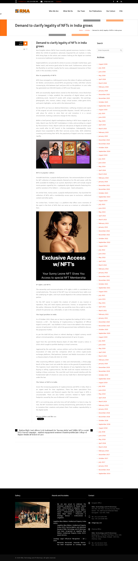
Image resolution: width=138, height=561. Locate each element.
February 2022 (104, 269)
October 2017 (103, 458)
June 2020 (102, 344)
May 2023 (102, 212)
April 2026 (102, 79)
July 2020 (102, 341)
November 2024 (104, 144)
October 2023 (103, 193)
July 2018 (102, 432)
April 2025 (102, 125)
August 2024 (103, 155)
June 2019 (102, 390)
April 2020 (102, 352)
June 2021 (102, 299)
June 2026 (102, 72)
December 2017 (104, 454)
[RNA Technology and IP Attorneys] (26, 11)
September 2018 (104, 424)
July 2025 (102, 113)
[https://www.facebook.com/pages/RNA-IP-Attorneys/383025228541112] (113, 1)
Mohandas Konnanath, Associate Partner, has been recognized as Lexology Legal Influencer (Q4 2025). (71, 530)
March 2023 (103, 219)
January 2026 (103, 91)
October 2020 (103, 329)
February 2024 (104, 178)
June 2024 (102, 163)
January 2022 (103, 272)
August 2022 (103, 246)
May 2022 (102, 257)
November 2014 (104, 470)
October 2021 (103, 284)
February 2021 (104, 314)
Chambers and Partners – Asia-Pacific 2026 (67, 536)
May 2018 (102, 439)
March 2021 (103, 310)
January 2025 (103, 136)
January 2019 (103, 409)
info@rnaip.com (48, 1)
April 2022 (102, 261)
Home (81, 30)
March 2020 (103, 356)
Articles (87, 30)
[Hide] (1, 14)
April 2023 (102, 216)
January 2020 (103, 363)
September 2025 (104, 106)
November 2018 (104, 417)
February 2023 (104, 223)
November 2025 (104, 98)
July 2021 (102, 295)
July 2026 (102, 68)
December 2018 (104, 413)
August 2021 (103, 291)
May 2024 (102, 166)
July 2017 (102, 462)
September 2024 (104, 151)
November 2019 (104, 371)
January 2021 (103, 318)
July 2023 (102, 204)
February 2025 (104, 132)
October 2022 (103, 238)
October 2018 (103, 420)
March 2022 (103, 265)
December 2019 (104, 367)
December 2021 (104, 276)
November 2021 (104, 280)
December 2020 (104, 322)
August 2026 (103, 64)
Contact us (22, 1)
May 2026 (102, 75)
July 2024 (102, 159)
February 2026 (104, 87)
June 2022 (102, 254)
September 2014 (104, 473)
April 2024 (102, 170)
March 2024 (103, 174)
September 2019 (104, 379)
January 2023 (103, 227)
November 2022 (104, 235)
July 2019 (102, 386)
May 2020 (102, 348)
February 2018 (104, 451)
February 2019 (104, 405)
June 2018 (102, 435)
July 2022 (102, 250)
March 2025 (103, 128)
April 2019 (102, 398)
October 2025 (103, 102)
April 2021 (102, 307)
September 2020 (104, 333)
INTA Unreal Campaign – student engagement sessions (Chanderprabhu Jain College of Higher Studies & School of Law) (52, 433)
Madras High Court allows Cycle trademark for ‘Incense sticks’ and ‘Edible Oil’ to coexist (54, 430)
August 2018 (103, 428)
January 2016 (103, 466)
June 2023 (102, 208)
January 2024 (103, 181)
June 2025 (102, 117)
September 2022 (104, 242)
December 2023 (104, 185)
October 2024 (103, 147)
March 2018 (103, 447)
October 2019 (103, 375)
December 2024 (104, 140)
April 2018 (102, 443)
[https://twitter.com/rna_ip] (117, 1)
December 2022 (104, 231)
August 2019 (103, 382)
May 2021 (102, 303)
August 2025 (103, 109)
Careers (58, 1)
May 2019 (102, 394)
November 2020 (104, 326)
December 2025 (104, 94)
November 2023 (104, 189)
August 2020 (103, 337)
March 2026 (103, 83)
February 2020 (104, 360)
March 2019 (103, 401)
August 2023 (103, 200)
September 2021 (104, 288)
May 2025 (102, 121)
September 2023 (104, 197)
